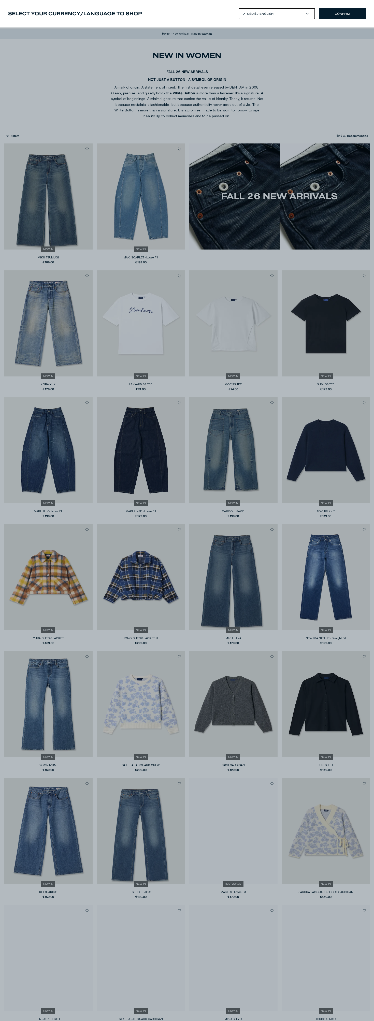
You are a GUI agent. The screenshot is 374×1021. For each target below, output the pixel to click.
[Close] (187, 510)
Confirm (342, 14)
